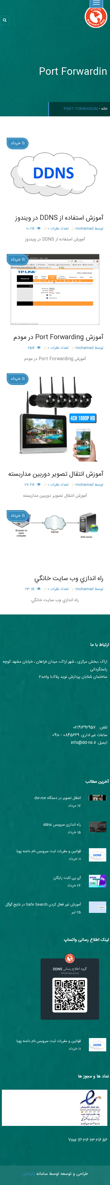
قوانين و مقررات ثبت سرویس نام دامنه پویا (49, 851)
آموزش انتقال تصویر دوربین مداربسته (55, 474)
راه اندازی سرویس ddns (62, 825)
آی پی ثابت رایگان (67, 878)
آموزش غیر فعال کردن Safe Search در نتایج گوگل (43, 904)
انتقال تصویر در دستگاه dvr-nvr (57, 798)
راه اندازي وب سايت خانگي (68, 578)
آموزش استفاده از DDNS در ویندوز (59, 218)
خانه (104, 109)
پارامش (28, 1174)
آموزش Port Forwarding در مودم (58, 337)
